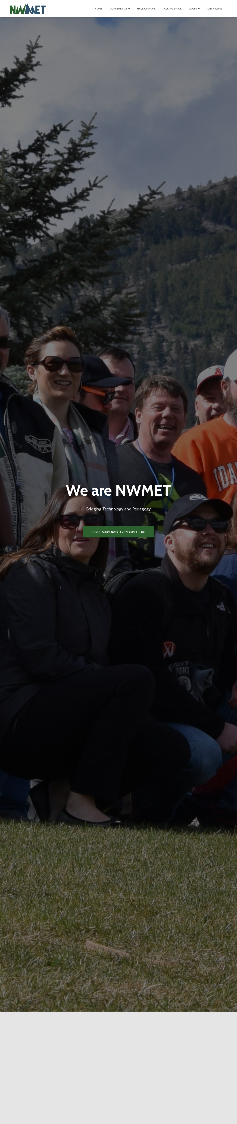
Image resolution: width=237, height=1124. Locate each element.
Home (99, 8)
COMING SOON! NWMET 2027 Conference (118, 532)
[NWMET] (27, 8)
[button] (129, 8)
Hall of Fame (146, 8)
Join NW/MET (215, 8)
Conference (118, 8)
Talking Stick (172, 8)
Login (193, 8)
